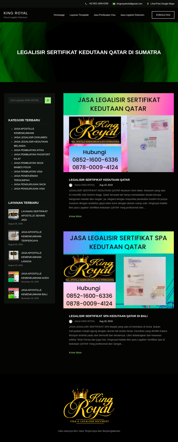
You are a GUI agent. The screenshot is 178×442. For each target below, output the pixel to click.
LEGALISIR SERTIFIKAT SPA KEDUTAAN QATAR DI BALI (108, 316)
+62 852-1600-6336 (98, 3)
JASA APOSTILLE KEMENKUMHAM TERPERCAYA (31, 236)
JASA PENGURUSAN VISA (29, 188)
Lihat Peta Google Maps (162, 4)
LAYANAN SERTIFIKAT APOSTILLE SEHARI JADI (34, 215)
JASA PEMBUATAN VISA (28, 171)
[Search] (48, 100)
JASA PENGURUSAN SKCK (30, 184)
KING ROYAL (16, 13)
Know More (75, 216)
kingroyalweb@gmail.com (129, 4)
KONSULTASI (163, 15)
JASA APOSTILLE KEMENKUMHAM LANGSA (31, 257)
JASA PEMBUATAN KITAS (29, 150)
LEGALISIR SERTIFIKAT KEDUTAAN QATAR (99, 179)
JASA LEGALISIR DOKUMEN (30, 137)
